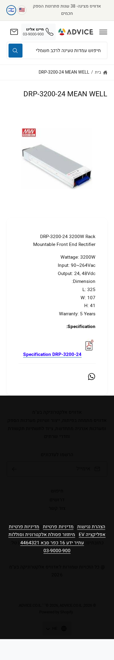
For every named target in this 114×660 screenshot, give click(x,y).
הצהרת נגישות (91, 526)
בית (98, 72)
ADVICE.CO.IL (30, 605)
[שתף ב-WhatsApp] (91, 376)
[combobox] (57, 50)
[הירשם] (14, 469)
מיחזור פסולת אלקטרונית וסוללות (42, 534)
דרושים (57, 499)
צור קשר (57, 508)
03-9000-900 (57, 550)
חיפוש (57, 491)
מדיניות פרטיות (58, 526)
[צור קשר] (14, 32)
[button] (103, 32)
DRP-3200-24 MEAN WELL (64, 72)
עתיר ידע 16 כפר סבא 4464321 (52, 542)
